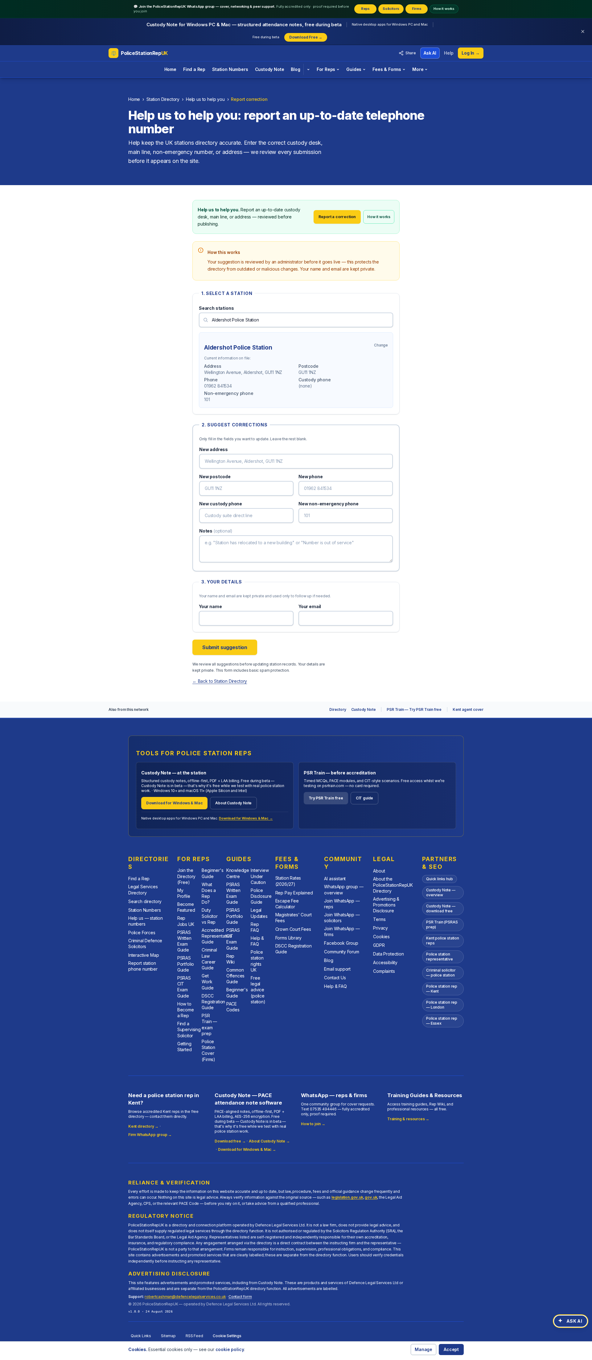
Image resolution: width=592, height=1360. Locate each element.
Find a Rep (194, 69)
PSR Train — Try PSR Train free (414, 709)
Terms (379, 919)
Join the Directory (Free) (186, 876)
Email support (337, 969)
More (417, 69)
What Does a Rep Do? (209, 893)
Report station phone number (143, 966)
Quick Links (141, 1335)
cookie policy (230, 1349)
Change (381, 345)
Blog (295, 69)
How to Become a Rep (185, 1009)
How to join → (313, 1124)
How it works (444, 8)
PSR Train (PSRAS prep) (442, 924)
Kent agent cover (468, 709)
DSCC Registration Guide (213, 1001)
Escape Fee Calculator (287, 903)
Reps (365, 8)
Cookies (381, 936)
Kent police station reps (442, 940)
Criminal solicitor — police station (441, 972)
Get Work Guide (207, 981)
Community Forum (341, 951)
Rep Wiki (230, 958)
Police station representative (439, 956)
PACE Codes (233, 1006)
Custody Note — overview (440, 892)
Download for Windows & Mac (174, 803)
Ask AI (430, 53)
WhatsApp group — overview (343, 889)
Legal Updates (259, 912)
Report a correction (337, 216)
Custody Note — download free (440, 908)
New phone (310, 476)
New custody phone (220, 503)
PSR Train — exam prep (209, 1024)
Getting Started (184, 1046)
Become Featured (186, 907)
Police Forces (141, 932)
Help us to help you (205, 99)
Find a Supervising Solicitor (189, 1029)
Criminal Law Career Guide (209, 958)
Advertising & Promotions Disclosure (386, 905)
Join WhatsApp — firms (342, 931)
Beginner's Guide (212, 873)
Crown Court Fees (293, 929)
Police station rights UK (257, 960)
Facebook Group (341, 943)
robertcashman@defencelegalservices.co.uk (185, 1296)
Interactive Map (143, 955)
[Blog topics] (308, 69)
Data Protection (388, 953)
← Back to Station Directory (219, 681)
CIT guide (364, 798)
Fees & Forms (386, 69)
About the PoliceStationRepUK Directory (393, 885)
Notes (215, 530)
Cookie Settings (227, 1335)
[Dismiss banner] (582, 31)
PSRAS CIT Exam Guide (184, 986)
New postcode (215, 476)
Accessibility (385, 962)
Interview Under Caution (260, 876)
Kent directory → (143, 1126)
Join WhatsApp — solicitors (342, 917)
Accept (451, 1349)
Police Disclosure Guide (261, 896)
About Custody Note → (269, 1141)
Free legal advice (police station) (258, 989)
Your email (309, 606)
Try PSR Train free (326, 798)
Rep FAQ (255, 927)
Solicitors (391, 8)
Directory (337, 709)
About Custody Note (233, 803)
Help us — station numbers (145, 921)
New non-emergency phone (328, 503)
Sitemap (168, 1335)
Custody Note (269, 69)
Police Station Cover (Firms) (208, 1050)
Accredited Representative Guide (217, 936)
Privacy (380, 928)
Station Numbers (230, 69)
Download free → (230, 1141)
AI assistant (335, 878)
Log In (471, 53)
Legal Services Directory (143, 889)
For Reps (326, 69)
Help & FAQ (257, 941)
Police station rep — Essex (441, 1021)
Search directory (145, 901)
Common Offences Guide (235, 976)
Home (170, 69)
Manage (423, 1349)
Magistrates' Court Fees (293, 917)
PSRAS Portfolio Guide (185, 963)
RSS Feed (194, 1335)
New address (213, 449)
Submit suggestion (224, 647)
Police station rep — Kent (441, 988)
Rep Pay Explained (294, 892)
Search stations (216, 308)
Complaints (384, 971)
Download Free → (305, 37)
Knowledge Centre (237, 873)
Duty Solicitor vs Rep (209, 916)
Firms (416, 8)
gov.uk (371, 1197)
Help (449, 53)
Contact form (240, 1296)
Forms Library (288, 937)
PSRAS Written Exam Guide (184, 941)
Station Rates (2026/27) (288, 880)
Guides (353, 69)
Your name (210, 606)
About (379, 870)
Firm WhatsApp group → (150, 1134)
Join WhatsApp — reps (342, 903)
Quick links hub (439, 879)
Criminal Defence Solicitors (145, 943)
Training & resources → (408, 1119)
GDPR (378, 945)
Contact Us (335, 977)
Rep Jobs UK (185, 921)
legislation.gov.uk (347, 1197)
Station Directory (162, 99)
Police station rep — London (441, 1005)
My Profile (183, 893)
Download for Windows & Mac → (246, 818)
